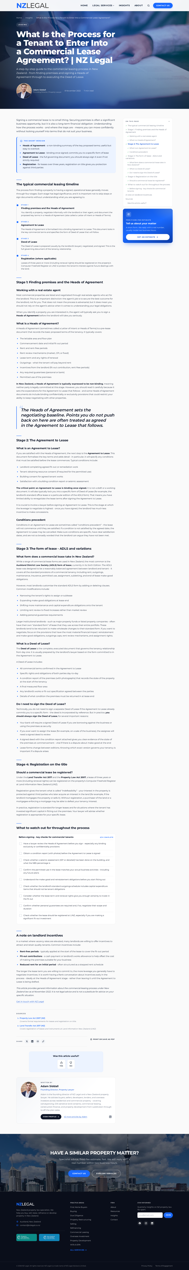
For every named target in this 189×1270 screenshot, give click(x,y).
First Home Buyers (78, 1207)
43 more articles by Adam (75, 1117)
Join (168, 1215)
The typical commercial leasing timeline (146, 125)
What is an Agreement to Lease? (142, 148)
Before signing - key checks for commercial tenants (146, 190)
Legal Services (102, 5)
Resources (115, 1211)
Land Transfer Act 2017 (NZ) (32, 1026)
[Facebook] (139, 1223)
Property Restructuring (80, 1219)
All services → (78, 1250)
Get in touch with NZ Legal (30, 1001)
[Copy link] (43, 1041)
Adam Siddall (49, 1086)
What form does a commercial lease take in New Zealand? (146, 163)
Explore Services (106, 1173)
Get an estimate (146, 237)
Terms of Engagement (164, 1266)
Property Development (80, 1240)
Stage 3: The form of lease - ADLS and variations (143, 157)
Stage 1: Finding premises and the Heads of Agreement (146, 130)
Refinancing (75, 1228)
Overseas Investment (79, 1236)
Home (84, 5)
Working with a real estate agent (143, 136)
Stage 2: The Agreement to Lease (143, 144)
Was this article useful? (136, 203)
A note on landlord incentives (139, 195)
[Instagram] (146, 1223)
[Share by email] (37, 1041)
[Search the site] (148, 5)
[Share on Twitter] (27, 1041)
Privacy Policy (146, 1266)
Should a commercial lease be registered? (147, 181)
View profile (49, 1117)
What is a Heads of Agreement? (142, 140)
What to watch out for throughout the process (149, 184)
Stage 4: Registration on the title (142, 176)
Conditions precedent (138, 152)
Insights (124, 5)
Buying (73, 1211)
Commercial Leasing (79, 1232)
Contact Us (163, 5)
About (138, 5)
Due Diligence (76, 1215)
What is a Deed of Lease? (139, 169)
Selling (73, 1224)
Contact (114, 1219)
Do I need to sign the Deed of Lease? (144, 173)
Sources (129, 199)
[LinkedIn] (110, 1117)
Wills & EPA (75, 1245)
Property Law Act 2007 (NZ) (32, 1018)
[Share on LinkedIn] (32, 1041)
